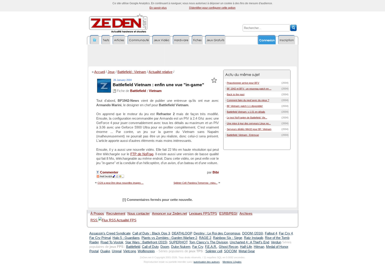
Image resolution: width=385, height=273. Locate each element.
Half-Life (246, 247)
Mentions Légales (232, 262)
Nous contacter (138, 213)
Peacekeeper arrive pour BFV (243, 82)
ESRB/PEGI (228, 213)
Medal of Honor (277, 247)
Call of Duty (150, 247)
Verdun (276, 242)
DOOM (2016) (252, 233)
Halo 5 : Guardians (126, 238)
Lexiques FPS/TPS (203, 213)
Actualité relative (160, 72)
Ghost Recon (228, 247)
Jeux (111, 72)
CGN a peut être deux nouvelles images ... (120, 182)
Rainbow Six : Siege (227, 238)
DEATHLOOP (182, 233)
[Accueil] (94, 40)
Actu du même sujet (242, 74)
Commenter (108, 172)
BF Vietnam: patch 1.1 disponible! (245, 106)
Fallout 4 (271, 233)
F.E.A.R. (211, 247)
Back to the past (235, 94)
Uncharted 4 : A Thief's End (249, 242)
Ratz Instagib (253, 238)
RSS (94, 220)
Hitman (259, 247)
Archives (246, 213)
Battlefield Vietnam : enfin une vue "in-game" (158, 84)
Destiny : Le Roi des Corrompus (217, 233)
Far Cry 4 (286, 233)
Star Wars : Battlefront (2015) (146, 242)
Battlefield (133, 247)
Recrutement (115, 213)
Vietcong (129, 251)
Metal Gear (247, 251)
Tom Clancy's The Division (208, 242)
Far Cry (197, 247)
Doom (164, 247)
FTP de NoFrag (141, 154)
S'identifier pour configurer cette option (212, 7)
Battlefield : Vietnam (131, 72)
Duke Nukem (180, 247)
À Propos (97, 213)
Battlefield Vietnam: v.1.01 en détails (246, 111)
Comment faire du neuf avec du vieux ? (248, 100)
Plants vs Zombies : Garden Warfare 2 (169, 238)
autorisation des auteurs (207, 262)
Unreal (116, 251)
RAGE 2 (205, 238)
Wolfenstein (146, 251)
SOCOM (230, 251)
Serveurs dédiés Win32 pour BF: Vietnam (249, 129)
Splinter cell (213, 251)
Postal (93, 251)
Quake (105, 251)
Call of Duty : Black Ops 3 (151, 233)
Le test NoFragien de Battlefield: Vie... (247, 117)
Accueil (99, 72)
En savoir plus (158, 7)
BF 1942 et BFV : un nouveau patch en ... (249, 88)
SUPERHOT (178, 242)
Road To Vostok (111, 242)
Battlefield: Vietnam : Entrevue (243, 135)
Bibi (216, 172)
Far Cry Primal (100, 238)
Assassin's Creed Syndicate (110, 233)
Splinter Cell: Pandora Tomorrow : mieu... (195, 182)
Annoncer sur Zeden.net (169, 213)
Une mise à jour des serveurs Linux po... (249, 123)
